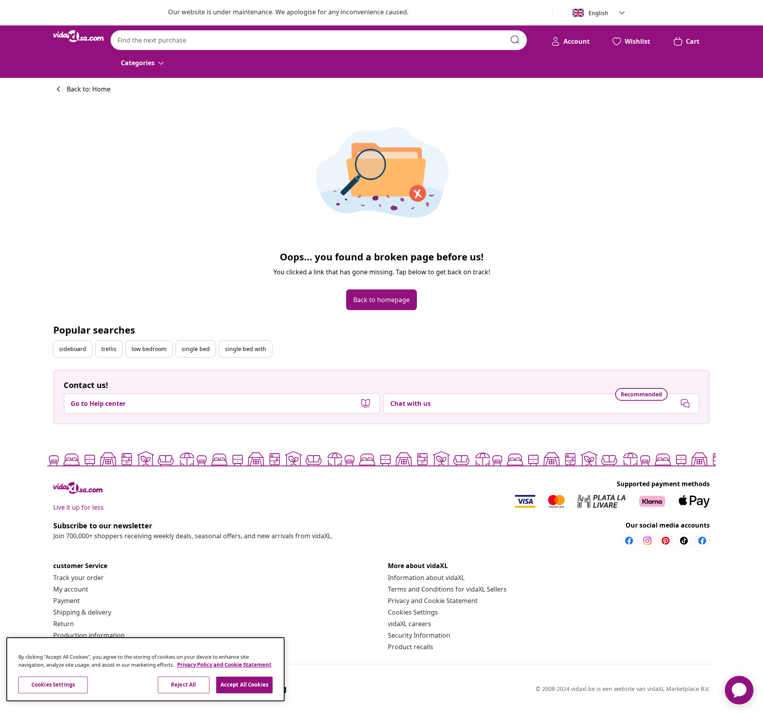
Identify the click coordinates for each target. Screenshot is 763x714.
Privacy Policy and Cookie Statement (224, 664)
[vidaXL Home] (78, 36)
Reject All (183, 684)
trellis (108, 349)
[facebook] (629, 541)
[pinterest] (666, 541)
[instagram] (647, 541)
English (598, 13)
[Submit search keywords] (515, 39)
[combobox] (318, 40)
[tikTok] (684, 541)
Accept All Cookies (244, 684)
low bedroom (149, 349)
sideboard (72, 349)
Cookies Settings (413, 612)
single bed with (245, 349)
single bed (196, 349)
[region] (145, 669)
